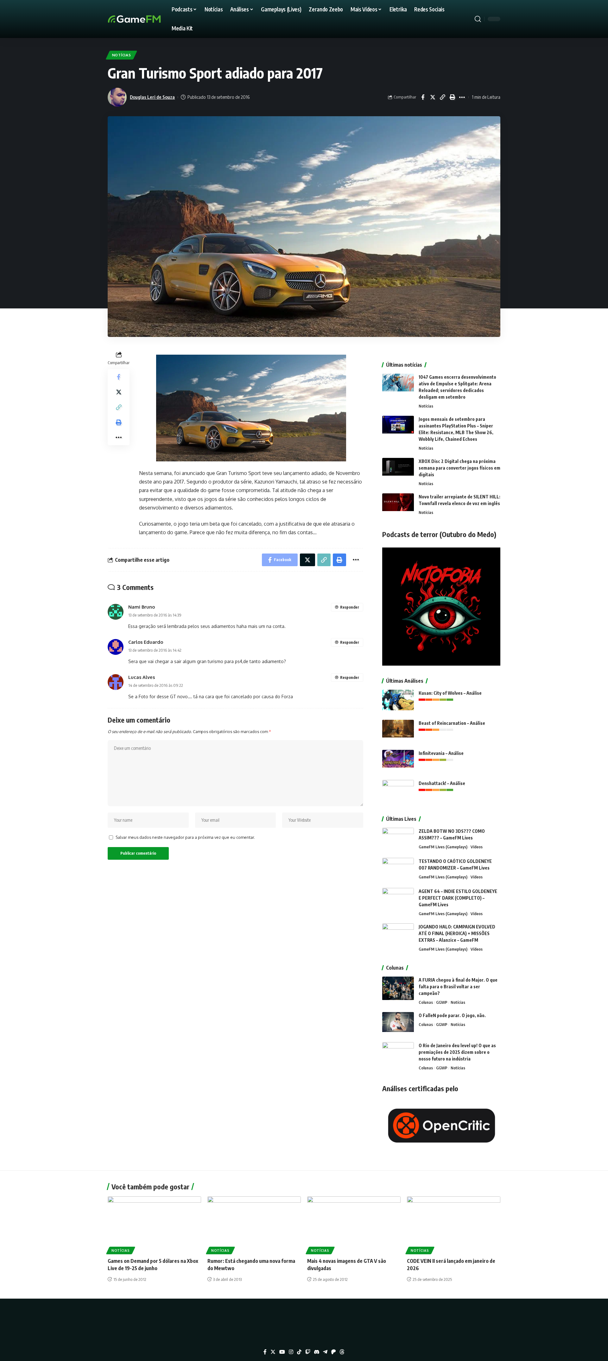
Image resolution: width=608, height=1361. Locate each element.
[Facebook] (265, 1352)
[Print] (452, 97)
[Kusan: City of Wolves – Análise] (398, 701)
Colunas (426, 1002)
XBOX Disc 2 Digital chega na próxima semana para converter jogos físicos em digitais (459, 468)
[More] (462, 97)
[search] (478, 19)
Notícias (121, 55)
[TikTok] (299, 1352)
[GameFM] (146, 19)
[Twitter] (273, 1352)
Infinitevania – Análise (441, 753)
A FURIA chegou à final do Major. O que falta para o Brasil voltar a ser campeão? (458, 986)
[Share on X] (432, 97)
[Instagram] (291, 1352)
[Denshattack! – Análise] (398, 792)
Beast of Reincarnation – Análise (452, 723)
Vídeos (477, 846)
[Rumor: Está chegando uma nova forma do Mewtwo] (254, 1224)
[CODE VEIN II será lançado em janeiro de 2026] (453, 1224)
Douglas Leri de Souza (152, 97)
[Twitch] (308, 1352)
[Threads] (342, 1352)
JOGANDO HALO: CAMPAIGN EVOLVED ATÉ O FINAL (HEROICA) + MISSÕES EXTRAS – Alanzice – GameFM (457, 933)
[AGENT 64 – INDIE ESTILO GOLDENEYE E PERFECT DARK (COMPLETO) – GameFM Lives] (398, 900)
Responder (349, 607)
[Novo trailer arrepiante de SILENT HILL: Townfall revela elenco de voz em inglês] (398, 505)
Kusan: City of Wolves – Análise (450, 693)
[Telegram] (325, 1352)
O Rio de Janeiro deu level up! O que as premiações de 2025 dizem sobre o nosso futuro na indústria (457, 1052)
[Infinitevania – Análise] (398, 762)
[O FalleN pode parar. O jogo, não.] (398, 1024)
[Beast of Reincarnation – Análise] (398, 732)
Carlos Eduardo (145, 642)
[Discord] (317, 1352)
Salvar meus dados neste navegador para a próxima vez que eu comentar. (185, 837)
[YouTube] (282, 1352)
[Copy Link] (442, 97)
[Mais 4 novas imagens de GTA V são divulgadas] (354, 1224)
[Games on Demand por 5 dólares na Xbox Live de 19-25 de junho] (154, 1224)
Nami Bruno (141, 607)
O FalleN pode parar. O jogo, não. (452, 1015)
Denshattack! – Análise (442, 783)
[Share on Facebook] (422, 97)
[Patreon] (333, 1352)
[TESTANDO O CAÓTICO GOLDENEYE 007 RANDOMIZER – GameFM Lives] (398, 870)
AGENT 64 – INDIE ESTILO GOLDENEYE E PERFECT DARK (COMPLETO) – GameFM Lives (458, 898)
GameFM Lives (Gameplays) (443, 846)
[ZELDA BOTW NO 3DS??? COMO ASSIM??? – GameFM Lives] (398, 839)
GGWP (441, 1002)
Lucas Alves (141, 677)
